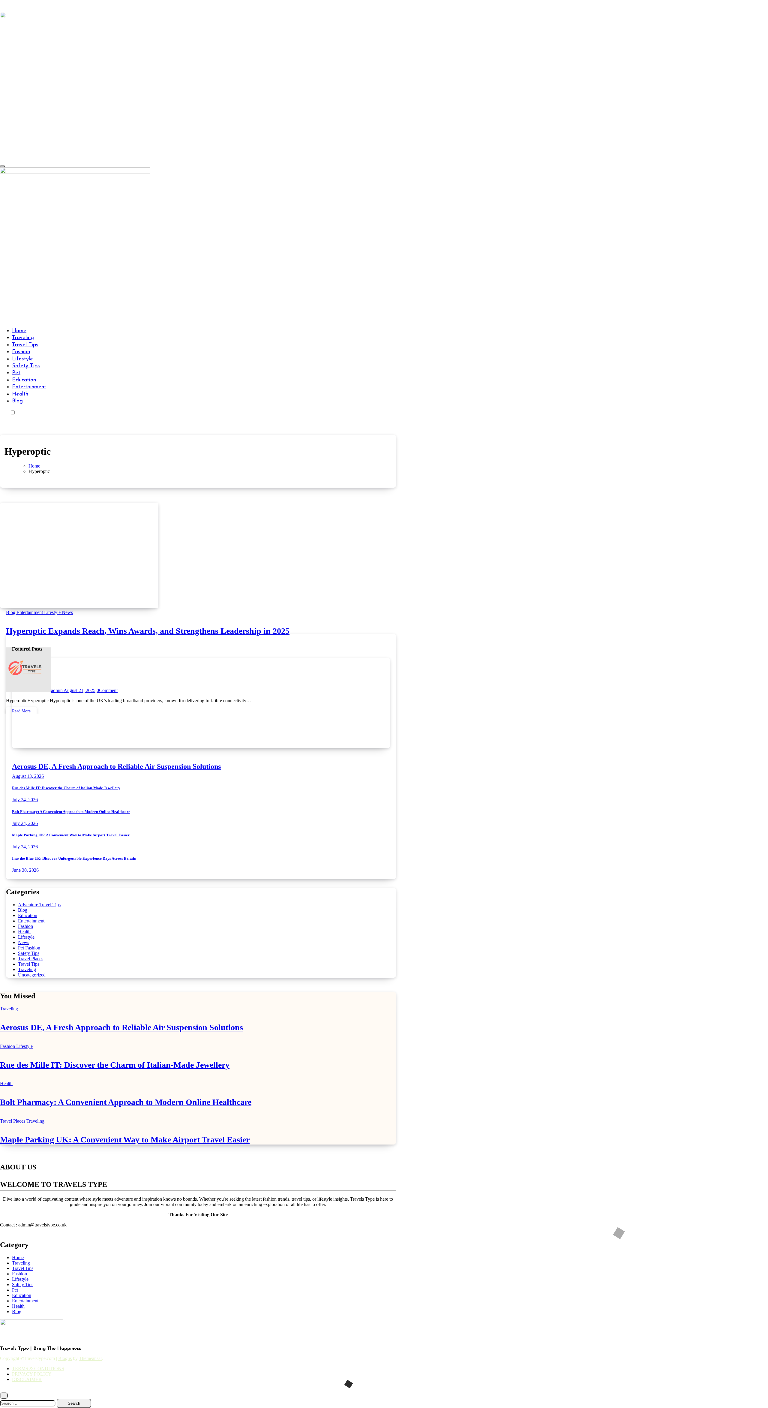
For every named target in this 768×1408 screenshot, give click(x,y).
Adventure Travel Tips (39, 904)
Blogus (65, 1358)
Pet (16, 373)
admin (57, 690)
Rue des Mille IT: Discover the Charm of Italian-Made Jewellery (66, 788)
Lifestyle (22, 359)
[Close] (4, 1395)
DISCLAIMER (27, 1379)
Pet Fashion (29, 947)
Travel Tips (25, 345)
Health (20, 394)
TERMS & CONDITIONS (38, 1368)
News (67, 612)
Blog (17, 401)
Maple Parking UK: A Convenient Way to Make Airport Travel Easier (71, 835)
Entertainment (29, 387)
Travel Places (30, 958)
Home (19, 331)
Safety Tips (26, 366)
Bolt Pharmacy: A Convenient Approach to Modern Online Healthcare (71, 811)
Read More (21, 711)
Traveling (23, 338)
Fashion (21, 352)
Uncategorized (32, 974)
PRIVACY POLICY (32, 1373)
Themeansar (90, 1358)
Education (24, 380)
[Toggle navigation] (2, 166)
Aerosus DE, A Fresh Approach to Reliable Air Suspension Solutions (116, 766)
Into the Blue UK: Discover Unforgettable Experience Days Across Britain (74, 858)
